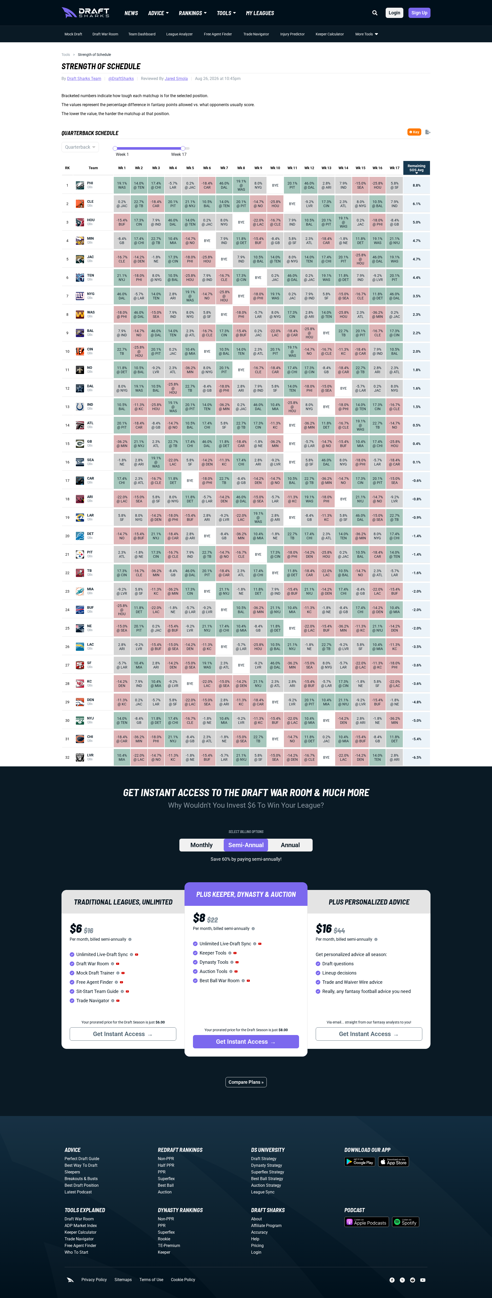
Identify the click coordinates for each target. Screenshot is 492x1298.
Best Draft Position (82, 1185)
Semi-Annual (246, 845)
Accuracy (259, 1232)
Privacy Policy (94, 1279)
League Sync (262, 1192)
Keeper (164, 1252)
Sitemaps (123, 1279)
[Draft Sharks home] (85, 12)
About (256, 1218)
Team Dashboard (142, 34)
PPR (162, 1172)
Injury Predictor (292, 34)
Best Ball (166, 1185)
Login (394, 12)
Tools (65, 55)
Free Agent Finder (218, 34)
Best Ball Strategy (267, 1178)
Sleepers (72, 1172)
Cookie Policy (183, 1279)
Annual (290, 845)
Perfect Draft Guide (82, 1158)
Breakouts (74, 1178)
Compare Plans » (246, 1082)
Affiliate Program (266, 1225)
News (131, 13)
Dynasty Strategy (266, 1165)
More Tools (364, 34)
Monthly (201, 845)
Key (416, 132)
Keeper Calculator (330, 34)
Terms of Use (151, 1279)
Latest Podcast (78, 1192)
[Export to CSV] (427, 132)
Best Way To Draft (81, 1165)
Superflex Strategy (267, 1172)
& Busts (91, 1178)
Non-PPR (166, 1158)
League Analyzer (179, 34)
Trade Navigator (256, 34)
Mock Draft (73, 34)
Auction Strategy (266, 1185)
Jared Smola (176, 78)
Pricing (257, 1245)
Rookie (164, 1238)
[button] (136, 954)
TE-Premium (169, 1245)
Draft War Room (105, 34)
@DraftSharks (121, 78)
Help (255, 1238)
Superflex (166, 1178)
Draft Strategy (263, 1158)
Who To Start (76, 1252)
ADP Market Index (81, 1225)
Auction (165, 1192)
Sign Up (419, 12)
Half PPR (166, 1165)
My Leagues (260, 13)
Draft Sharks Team (84, 78)
